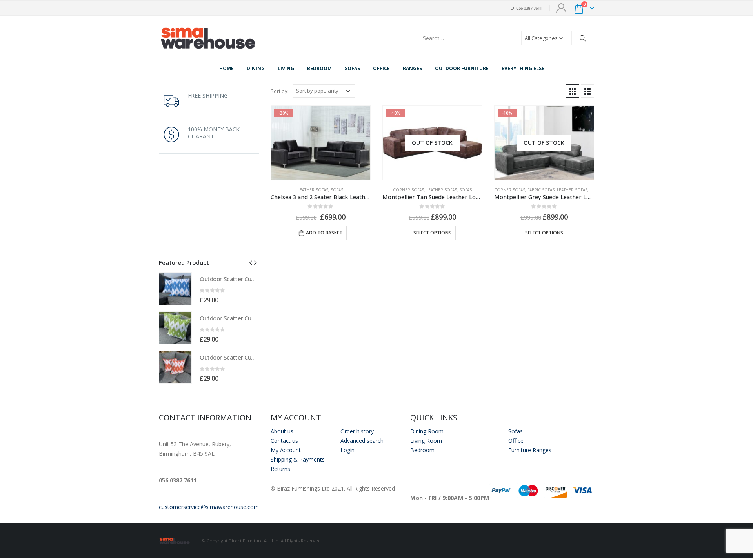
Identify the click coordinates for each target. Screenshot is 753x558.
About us (282, 431)
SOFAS (337, 190)
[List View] (587, 91)
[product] (175, 288)
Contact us (284, 440)
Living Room (426, 440)
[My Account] (561, 8)
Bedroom (319, 68)
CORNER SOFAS (408, 190)
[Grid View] (572, 91)
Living (286, 68)
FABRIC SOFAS (541, 190)
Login (347, 450)
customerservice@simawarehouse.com (209, 507)
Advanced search (362, 440)
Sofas (352, 68)
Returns (280, 469)
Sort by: (280, 91)
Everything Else (523, 68)
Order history (357, 431)
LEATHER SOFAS (313, 190)
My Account (286, 450)
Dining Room (427, 431)
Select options (432, 232)
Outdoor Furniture (462, 68)
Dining (256, 68)
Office (381, 68)
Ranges (412, 68)
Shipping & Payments (298, 459)
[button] (250, 262)
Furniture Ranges (529, 450)
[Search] (583, 38)
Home (226, 68)
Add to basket (324, 232)
